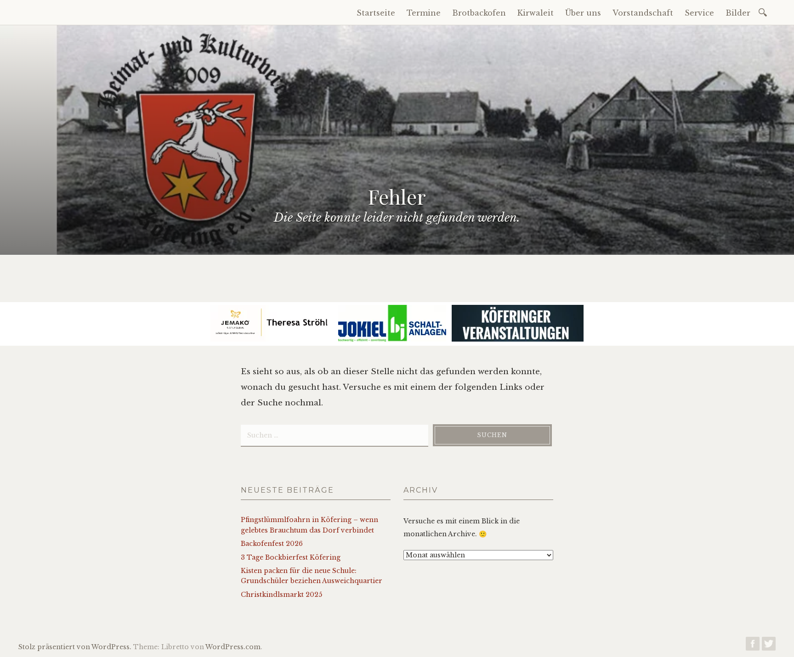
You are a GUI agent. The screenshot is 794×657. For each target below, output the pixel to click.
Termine (424, 12)
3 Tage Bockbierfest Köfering (290, 557)
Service (699, 12)
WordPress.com (233, 647)
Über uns (583, 12)
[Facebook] (753, 646)
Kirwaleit (535, 12)
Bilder (738, 12)
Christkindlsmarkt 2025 (281, 594)
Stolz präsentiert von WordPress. (74, 647)
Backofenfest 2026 (272, 543)
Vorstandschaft (643, 12)
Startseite (376, 12)
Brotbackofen (479, 12)
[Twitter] (769, 646)
